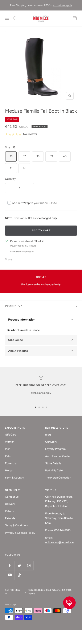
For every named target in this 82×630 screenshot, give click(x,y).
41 (11, 168)
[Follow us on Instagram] (28, 565)
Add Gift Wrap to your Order (34, 203)
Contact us (12, 496)
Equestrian (11, 463)
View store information (22, 251)
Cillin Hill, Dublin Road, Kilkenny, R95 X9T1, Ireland (49, 592)
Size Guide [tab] (15, 340)
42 (24, 168)
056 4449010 (62, 530)
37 (24, 156)
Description (14, 305)
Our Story (51, 441)
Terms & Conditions (17, 525)
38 (38, 156)
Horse (8, 470)
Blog (48, 434)
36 (10, 156)
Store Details (53, 463)
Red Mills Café (54, 470)
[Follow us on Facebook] (10, 565)
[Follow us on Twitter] (19, 565)
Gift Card (10, 434)
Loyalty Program (55, 448)
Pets (8, 456)
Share (8, 259)
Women (9, 441)
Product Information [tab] (21, 319)
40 (64, 156)
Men (7, 448)
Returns (9, 511)
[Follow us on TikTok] (19, 575)
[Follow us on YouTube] (10, 575)
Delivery (10, 503)
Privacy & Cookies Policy (20, 532)
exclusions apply (62, 5)
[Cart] (75, 18)
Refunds (10, 518)
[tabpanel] (41, 330)
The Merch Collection (58, 477)
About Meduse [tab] (18, 351)
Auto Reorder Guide (57, 456)
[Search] (15, 18)
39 (51, 156)
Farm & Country (14, 477)
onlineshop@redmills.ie (59, 542)
